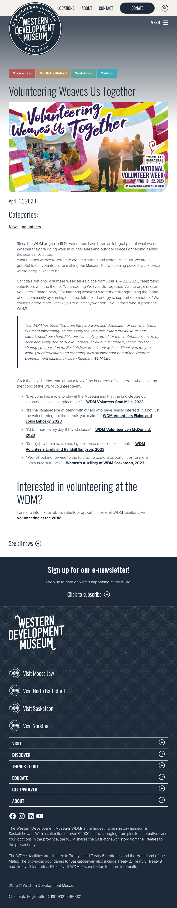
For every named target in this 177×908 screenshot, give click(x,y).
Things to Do (25, 766)
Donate (137, 8)
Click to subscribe (84, 593)
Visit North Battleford (44, 690)
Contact (106, 8)
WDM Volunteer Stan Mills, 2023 (115, 402)
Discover (21, 754)
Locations (66, 8)
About (87, 8)
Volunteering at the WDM (39, 518)
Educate (20, 777)
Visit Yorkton (35, 725)
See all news (21, 543)
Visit (17, 743)
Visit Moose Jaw (38, 672)
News (13, 226)
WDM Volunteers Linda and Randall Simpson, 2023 (85, 446)
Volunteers (31, 226)
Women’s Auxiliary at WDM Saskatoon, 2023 (105, 463)
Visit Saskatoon (38, 707)
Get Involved (24, 789)
